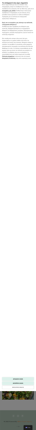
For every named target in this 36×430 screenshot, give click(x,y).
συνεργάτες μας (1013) (8, 10)
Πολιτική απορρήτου (8, 56)
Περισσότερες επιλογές (18, 387)
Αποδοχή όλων (18, 379)
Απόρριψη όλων (18, 383)
